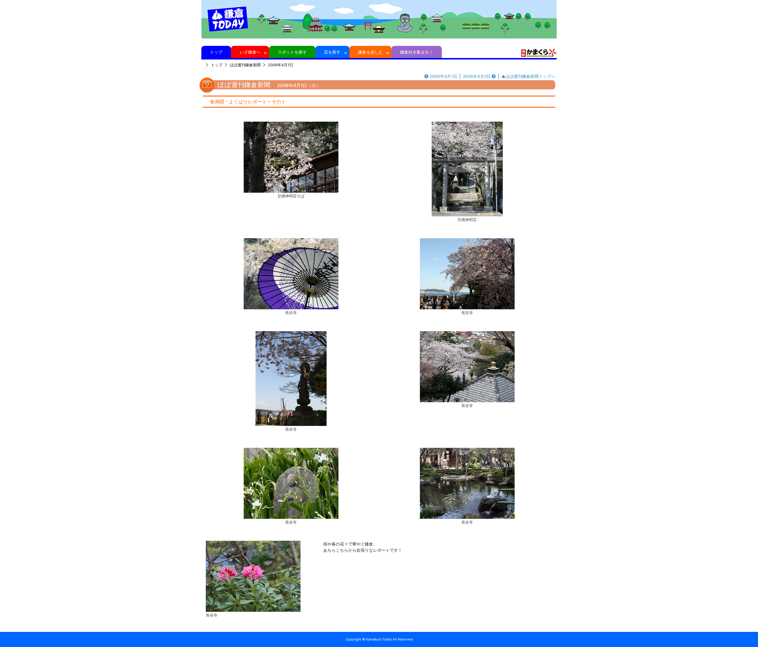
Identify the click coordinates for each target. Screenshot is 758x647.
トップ (216, 51)
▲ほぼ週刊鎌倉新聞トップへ (528, 76)
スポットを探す (292, 51)
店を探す (332, 51)
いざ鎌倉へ (250, 51)
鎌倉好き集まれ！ (416, 51)
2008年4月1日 (280, 65)
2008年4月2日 (477, 76)
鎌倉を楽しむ (370, 51)
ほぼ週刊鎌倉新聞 (245, 65)
